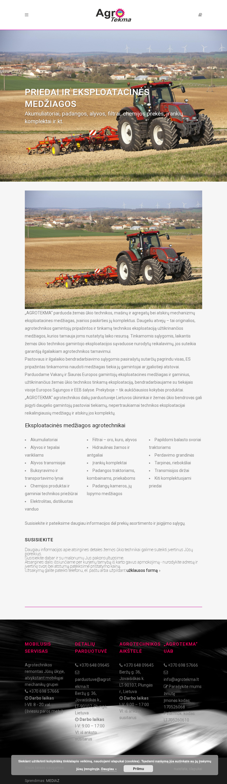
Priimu (138, 768)
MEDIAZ (52, 781)
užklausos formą (142, 570)
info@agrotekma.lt (181, 679)
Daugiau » (109, 769)
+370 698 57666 (44, 691)
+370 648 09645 (94, 665)
